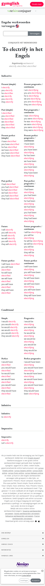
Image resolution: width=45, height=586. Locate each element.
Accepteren (35, 580)
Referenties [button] (6, 550)
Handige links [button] (7, 556)
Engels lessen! (33, 458)
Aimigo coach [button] (7, 544)
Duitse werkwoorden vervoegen (27, 513)
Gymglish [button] (5, 538)
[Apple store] (39, 521)
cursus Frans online (16, 473)
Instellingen (24, 580)
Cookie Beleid (26, 575)
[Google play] (36, 521)
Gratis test (37, 4)
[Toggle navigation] (36, 11)
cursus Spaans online (23, 470)
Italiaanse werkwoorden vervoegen (19, 516)
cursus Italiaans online (34, 473)
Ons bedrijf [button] (6, 533)
